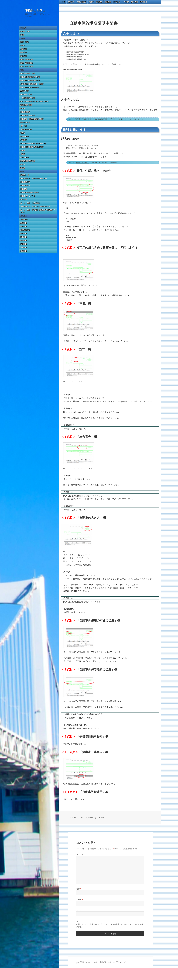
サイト (78, 910)
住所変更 (23, 52)
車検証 (22, 38)
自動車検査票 (25, 112)
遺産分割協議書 (26, 129)
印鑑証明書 (24, 136)
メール (79, 899)
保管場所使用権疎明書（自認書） (32, 84)
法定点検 (23, 199)
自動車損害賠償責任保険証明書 (31, 147)
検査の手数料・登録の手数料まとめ (33, 178)
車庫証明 (23, 28)
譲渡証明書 (24, 157)
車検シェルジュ (35, 10)
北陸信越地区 (25, 230)
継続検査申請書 (26, 105)
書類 (22, 70)
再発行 (22, 45)
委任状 (22, 133)
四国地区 (23, 244)
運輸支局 (23, 216)
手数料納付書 (25, 122)
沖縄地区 (23, 251)
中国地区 (23, 240)
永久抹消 (143, 2)
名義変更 (23, 49)
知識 (22, 171)
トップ (62, 2)
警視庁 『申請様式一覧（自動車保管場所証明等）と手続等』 (96, 119)
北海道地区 (24, 219)
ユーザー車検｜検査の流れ (30, 203)
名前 (78, 889)
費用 (22, 35)
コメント (80, 854)
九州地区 (23, 247)
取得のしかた (25, 31)
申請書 (22, 108)
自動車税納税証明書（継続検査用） (33, 143)
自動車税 (23, 189)
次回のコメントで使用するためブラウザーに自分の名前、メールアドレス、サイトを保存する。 (109, 925)
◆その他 (23, 126)
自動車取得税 (25, 182)
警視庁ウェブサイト (82, 163)
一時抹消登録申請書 (27, 98)
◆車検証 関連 (26, 94)
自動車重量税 (25, 185)
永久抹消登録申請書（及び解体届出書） (35, 101)
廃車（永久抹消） (27, 66)
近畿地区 (23, 237)
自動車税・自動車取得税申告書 (31, 119)
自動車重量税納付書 (27, 115)
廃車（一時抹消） (27, 59)
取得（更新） (25, 42)
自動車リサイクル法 (27, 196)
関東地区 (23, 226)
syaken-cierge (91, 817)
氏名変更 (23, 56)
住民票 (22, 154)
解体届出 (134, 2)
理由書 (22, 168)
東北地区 (23, 223)
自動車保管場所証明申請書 (30, 77)
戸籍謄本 (23, 140)
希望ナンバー (25, 175)
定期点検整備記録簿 (27, 161)
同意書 (22, 164)
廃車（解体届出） (27, 63)
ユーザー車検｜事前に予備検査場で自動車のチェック (37, 211)
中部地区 (23, 233)
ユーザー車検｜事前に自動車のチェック (35, 206)
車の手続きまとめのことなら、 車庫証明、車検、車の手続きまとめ (101, 962)
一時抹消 (125, 2)
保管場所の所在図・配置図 (30, 80)
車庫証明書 (24, 91)
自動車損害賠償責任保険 (29, 192)
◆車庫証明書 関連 (27, 73)
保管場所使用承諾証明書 (29, 87)
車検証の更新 (81, 2)
